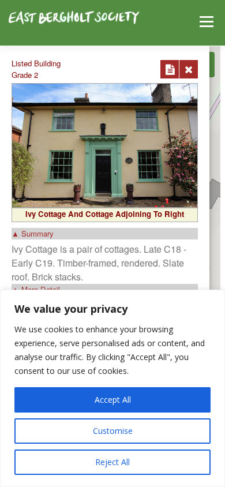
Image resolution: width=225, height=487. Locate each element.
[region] (112, 388)
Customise (113, 430)
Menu (205, 22)
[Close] (188, 69)
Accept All (113, 399)
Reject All (112, 461)
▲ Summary (33, 233)
